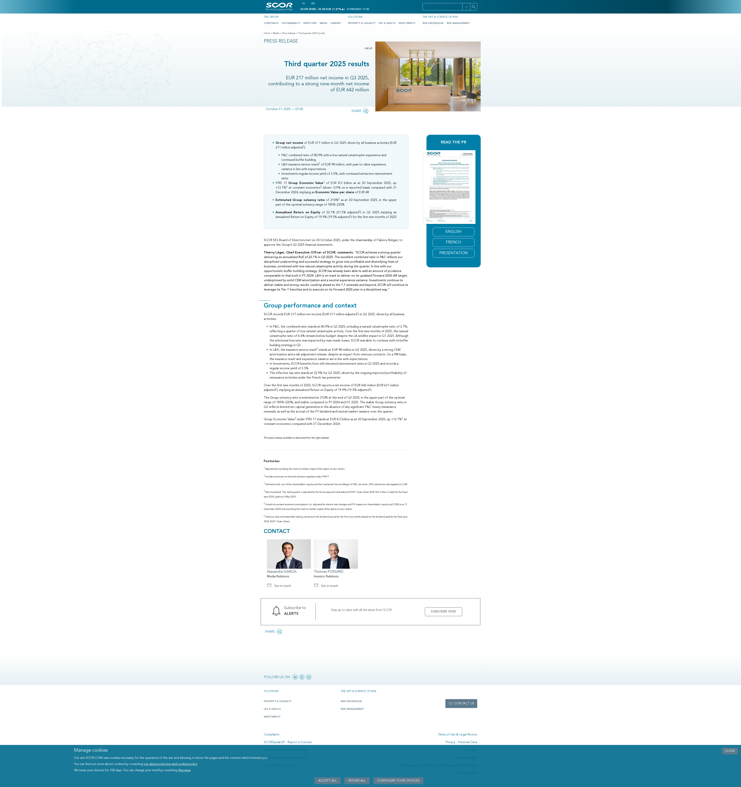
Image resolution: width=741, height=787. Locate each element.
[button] (466, 6)
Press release (288, 33)
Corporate (271, 23)
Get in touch (279, 586)
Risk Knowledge (433, 23)
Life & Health (387, 23)
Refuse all (357, 780)
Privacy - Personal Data (461, 742)
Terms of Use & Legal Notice (457, 734)
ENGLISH (453, 232)
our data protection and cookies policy (170, 764)
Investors (310, 23)
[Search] (473, 6)
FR (303, 4)
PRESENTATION (453, 253)
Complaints (271, 734)
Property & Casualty (362, 23)
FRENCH (453, 242)
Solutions (355, 17)
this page (184, 770)
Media (323, 23)
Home (267, 33)
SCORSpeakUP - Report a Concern (288, 742)
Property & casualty (277, 701)
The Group (271, 17)
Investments (407, 23)
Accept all (327, 780)
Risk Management (458, 23)
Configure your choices (398, 780)
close (730, 751)
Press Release (281, 41)
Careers (335, 23)
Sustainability (291, 23)
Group (368, 48)
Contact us (464, 703)
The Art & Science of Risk (440, 17)
